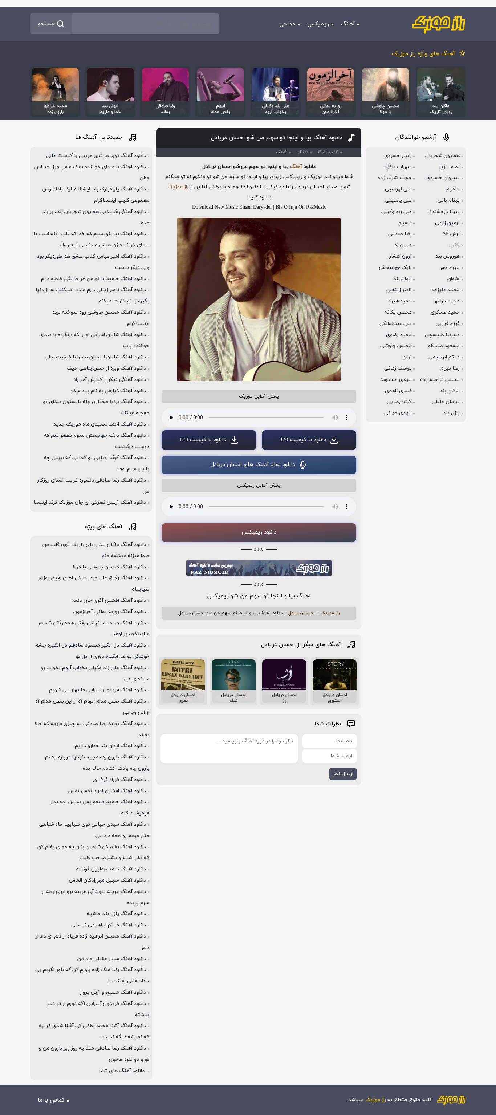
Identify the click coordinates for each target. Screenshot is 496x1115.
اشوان (453, 278)
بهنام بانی (449, 200)
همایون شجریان (442, 155)
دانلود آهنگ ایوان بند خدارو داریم (110, 745)
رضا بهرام (450, 368)
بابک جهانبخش (395, 267)
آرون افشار (400, 256)
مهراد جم (450, 267)
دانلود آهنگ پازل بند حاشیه (116, 913)
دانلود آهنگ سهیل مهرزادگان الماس (107, 880)
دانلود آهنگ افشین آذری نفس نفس (107, 791)
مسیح (405, 223)
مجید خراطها (446, 301)
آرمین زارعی (447, 223)
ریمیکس (318, 24)
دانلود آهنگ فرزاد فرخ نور (119, 779)
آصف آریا (449, 167)
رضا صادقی (400, 233)
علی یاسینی (398, 200)
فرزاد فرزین (448, 323)
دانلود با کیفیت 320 (303, 440)
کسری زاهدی (398, 390)
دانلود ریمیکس (259, 532)
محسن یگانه (398, 312)
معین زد (403, 245)
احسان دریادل (301, 613)
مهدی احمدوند (396, 379)
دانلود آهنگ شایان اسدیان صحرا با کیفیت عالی (95, 357)
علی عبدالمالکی (395, 323)
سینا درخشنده (444, 211)
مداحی (287, 24)
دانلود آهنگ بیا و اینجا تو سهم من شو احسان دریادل (277, 138)
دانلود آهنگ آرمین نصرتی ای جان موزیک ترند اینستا (90, 502)
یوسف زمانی (398, 368)
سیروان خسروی (443, 177)
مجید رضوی (399, 334)
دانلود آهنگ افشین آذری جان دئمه (109, 600)
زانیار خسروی (398, 155)
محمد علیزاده (445, 289)
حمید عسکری (445, 312)
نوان (407, 357)
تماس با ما (51, 1100)
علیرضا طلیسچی (442, 334)
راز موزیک (178, 187)
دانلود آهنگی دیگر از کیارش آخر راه (109, 379)
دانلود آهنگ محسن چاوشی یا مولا (109, 567)
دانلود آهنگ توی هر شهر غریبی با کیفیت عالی (96, 155)
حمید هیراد (400, 301)
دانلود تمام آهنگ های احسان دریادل (253, 464)
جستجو (46, 23)
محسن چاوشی (396, 345)
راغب (454, 245)
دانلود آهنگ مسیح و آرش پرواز (113, 992)
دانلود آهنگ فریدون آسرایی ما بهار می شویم (97, 690)
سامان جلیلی (446, 401)
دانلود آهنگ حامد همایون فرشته (111, 869)
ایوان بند (402, 278)
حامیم (453, 189)
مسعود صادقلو (444, 345)
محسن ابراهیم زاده (440, 379)
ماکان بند (450, 390)
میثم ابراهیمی (444, 357)
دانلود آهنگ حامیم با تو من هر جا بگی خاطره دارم (93, 278)
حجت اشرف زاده (395, 177)
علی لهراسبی (398, 189)
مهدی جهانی (398, 413)
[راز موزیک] (438, 24)
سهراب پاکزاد (398, 167)
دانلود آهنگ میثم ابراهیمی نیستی (108, 925)
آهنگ (348, 24)
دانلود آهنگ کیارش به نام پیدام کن (108, 390)
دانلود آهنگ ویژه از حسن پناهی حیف (106, 368)
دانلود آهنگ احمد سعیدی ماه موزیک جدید (99, 424)
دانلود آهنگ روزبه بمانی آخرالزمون (109, 611)
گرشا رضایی (399, 401)
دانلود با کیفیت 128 (202, 440)
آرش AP (451, 233)
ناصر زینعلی (399, 289)
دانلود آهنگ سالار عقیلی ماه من (111, 958)
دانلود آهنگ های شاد (122, 1070)
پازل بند (451, 413)
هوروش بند (447, 256)
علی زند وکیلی (396, 211)
